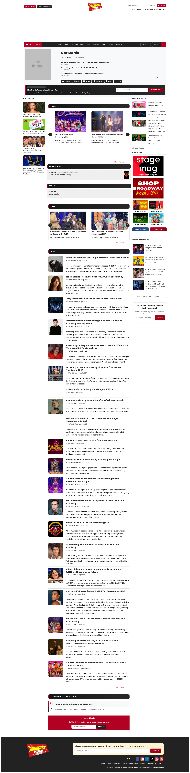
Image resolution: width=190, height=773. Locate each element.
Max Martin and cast (64, 136)
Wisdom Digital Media (129, 768)
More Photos (119, 162)
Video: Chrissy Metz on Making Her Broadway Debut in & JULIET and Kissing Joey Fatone (94, 570)
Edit (110, 81)
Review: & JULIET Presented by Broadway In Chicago (93, 459)
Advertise (103, 764)
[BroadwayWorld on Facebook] (137, 759)
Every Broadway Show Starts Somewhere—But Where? (82, 74)
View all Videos (138, 148)
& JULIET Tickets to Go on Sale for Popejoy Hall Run (92, 440)
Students (96, 44)
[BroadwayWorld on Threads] (157, 759)
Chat (82, 44)
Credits (99, 81)
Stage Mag (120, 44)
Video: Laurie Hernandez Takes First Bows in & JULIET (107, 233)
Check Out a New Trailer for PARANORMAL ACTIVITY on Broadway (157, 114)
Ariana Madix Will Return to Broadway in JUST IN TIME (32, 110)
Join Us (124, 764)
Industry (75, 44)
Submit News (133, 764)
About (110, 764)
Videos (67, 81)
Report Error (159, 764)
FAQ (119, 81)
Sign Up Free (156, 90)
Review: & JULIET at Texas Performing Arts (87, 522)
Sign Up (101, 727)
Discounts (158, 229)
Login (156, 44)
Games (110, 44)
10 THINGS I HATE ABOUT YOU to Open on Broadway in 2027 (34, 127)
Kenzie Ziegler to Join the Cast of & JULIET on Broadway (82, 68)
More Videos (119, 243)
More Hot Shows (140, 229)
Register (145, 44)
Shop (103, 44)
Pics (77, 81)
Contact (117, 764)
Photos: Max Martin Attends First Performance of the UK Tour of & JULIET (68, 141)
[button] (163, 44)
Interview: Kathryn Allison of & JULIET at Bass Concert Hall (95, 591)
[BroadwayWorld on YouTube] (162, 759)
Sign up (160, 318)
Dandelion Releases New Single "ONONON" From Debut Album (85, 62)
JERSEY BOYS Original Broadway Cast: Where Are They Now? (33, 145)
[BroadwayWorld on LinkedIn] (147, 759)
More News (120, 687)
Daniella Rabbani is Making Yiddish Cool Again (155, 105)
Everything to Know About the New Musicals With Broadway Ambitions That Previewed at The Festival (33, 165)
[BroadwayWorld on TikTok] (152, 759)
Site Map (150, 764)
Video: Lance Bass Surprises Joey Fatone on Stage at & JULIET (68, 233)
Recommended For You (140, 239)
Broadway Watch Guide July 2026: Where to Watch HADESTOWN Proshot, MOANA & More (92, 642)
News (60, 44)
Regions (142, 764)
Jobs (88, 44)
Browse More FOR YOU (148, 296)
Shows (66, 44)
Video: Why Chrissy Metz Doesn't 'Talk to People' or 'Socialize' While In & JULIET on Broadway (97, 346)
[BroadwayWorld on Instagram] (142, 759)
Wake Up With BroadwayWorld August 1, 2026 (89, 389)
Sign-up (152, 5)
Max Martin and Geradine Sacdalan (107, 136)
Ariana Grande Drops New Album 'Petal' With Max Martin (95, 400)
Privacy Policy (158, 768)
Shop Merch (31, 7)
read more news (160, 78)
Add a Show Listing (44, 7)
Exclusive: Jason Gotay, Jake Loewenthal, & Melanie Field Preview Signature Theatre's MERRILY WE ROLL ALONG (156, 126)
